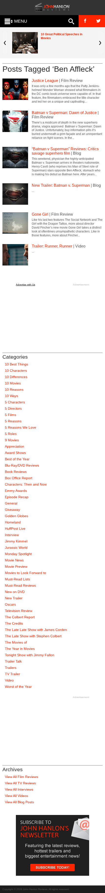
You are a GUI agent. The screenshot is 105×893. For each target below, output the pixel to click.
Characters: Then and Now (26, 484)
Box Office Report (18, 478)
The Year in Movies (20, 649)
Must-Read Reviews (20, 585)
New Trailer (13, 598)
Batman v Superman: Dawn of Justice (64, 113)
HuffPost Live (15, 528)
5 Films (10, 415)
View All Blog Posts (19, 802)
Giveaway (12, 510)
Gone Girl (40, 214)
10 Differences (16, 377)
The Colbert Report (20, 617)
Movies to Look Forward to (25, 573)
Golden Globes (16, 516)
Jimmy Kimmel (16, 541)
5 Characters (15, 402)
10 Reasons (14, 389)
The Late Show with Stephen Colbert (33, 636)
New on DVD (15, 592)
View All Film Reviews (21, 777)
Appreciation (14, 446)
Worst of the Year (18, 687)
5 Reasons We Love (20, 427)
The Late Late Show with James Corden (36, 630)
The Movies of (16, 642)
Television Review (18, 611)
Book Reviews (16, 472)
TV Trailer (12, 674)
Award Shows (15, 453)
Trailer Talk (13, 661)
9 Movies (12, 440)
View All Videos (16, 796)
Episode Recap (16, 497)
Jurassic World (16, 547)
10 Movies (13, 383)
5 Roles (11, 434)
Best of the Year (17, 459)
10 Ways (11, 396)
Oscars (10, 604)
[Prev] (4, 42)
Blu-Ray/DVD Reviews (22, 465)
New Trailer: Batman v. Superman (61, 185)
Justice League (45, 81)
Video (9, 680)
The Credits (14, 623)
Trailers (10, 668)
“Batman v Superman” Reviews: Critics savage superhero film (65, 151)
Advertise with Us (25, 284)
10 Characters (16, 370)
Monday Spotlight (18, 554)
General (11, 503)
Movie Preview (16, 566)
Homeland (13, 522)
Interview (12, 535)
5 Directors (13, 408)
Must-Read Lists (17, 579)
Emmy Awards (16, 491)
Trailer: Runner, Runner (52, 246)
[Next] (100, 42)
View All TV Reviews (20, 783)
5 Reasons (13, 421)
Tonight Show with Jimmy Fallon (29, 655)
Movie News (14, 560)
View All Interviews (19, 789)
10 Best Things (16, 364)
